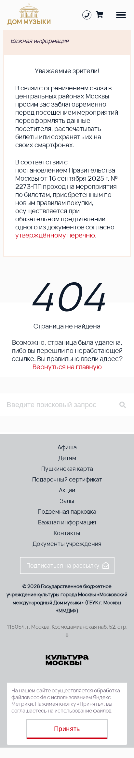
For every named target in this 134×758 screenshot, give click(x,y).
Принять (67, 728)
